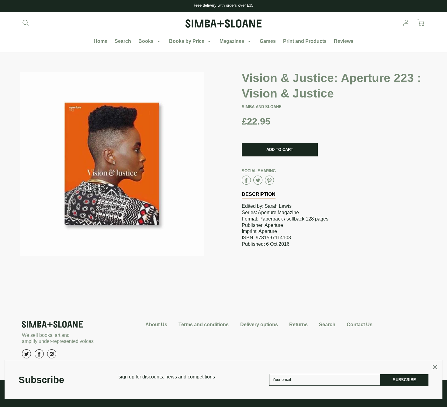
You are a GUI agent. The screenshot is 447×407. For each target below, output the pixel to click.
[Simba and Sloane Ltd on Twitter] (26, 356)
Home (100, 41)
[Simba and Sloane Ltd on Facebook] (39, 356)
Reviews (343, 41)
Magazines (232, 41)
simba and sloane (262, 106)
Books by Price (187, 41)
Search (123, 41)
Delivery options (259, 324)
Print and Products (305, 41)
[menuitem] (100, 41)
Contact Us (359, 324)
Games (268, 41)
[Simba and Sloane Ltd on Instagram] (51, 356)
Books (146, 41)
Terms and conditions (203, 324)
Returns (298, 324)
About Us (156, 324)
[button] (280, 149)
